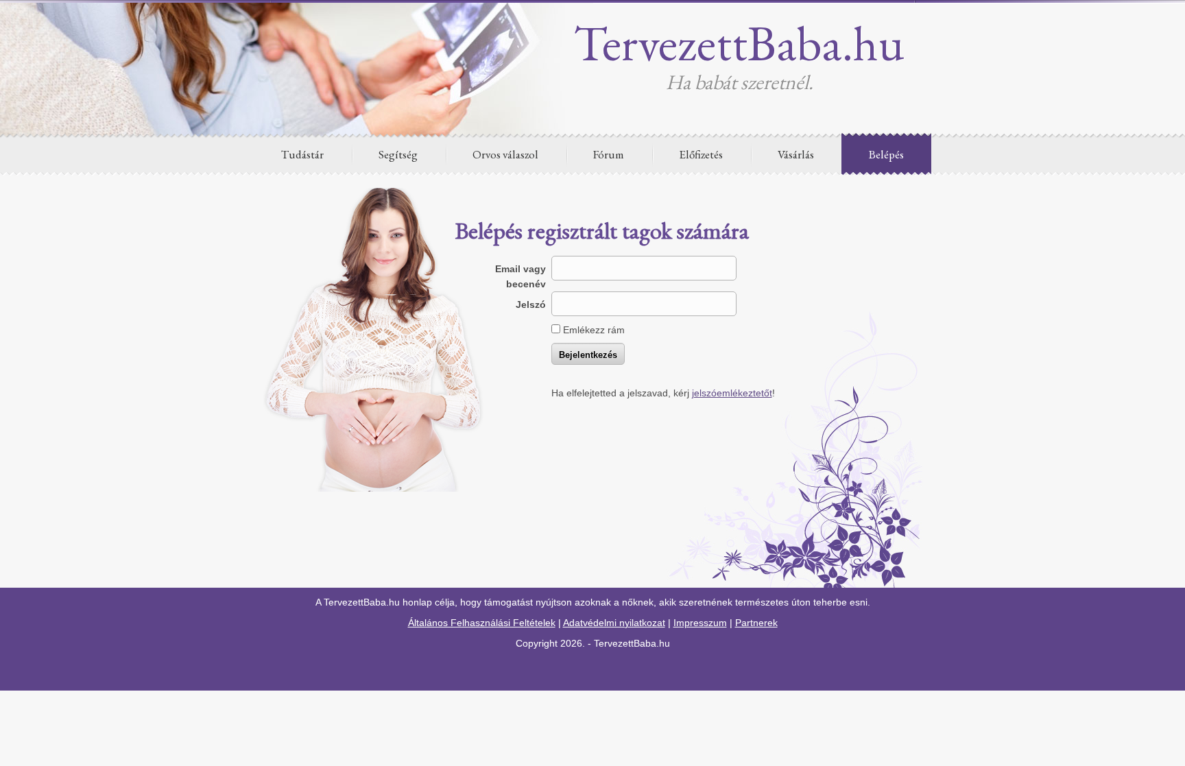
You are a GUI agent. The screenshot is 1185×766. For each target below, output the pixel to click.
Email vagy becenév (520, 276)
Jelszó (531, 304)
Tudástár (302, 154)
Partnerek (756, 622)
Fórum (608, 154)
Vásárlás (796, 154)
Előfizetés (701, 154)
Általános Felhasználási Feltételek (481, 622)
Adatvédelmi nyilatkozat (614, 622)
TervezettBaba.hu (739, 42)
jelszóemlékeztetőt (732, 392)
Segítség (398, 154)
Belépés (886, 154)
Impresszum (700, 622)
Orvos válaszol (505, 154)
